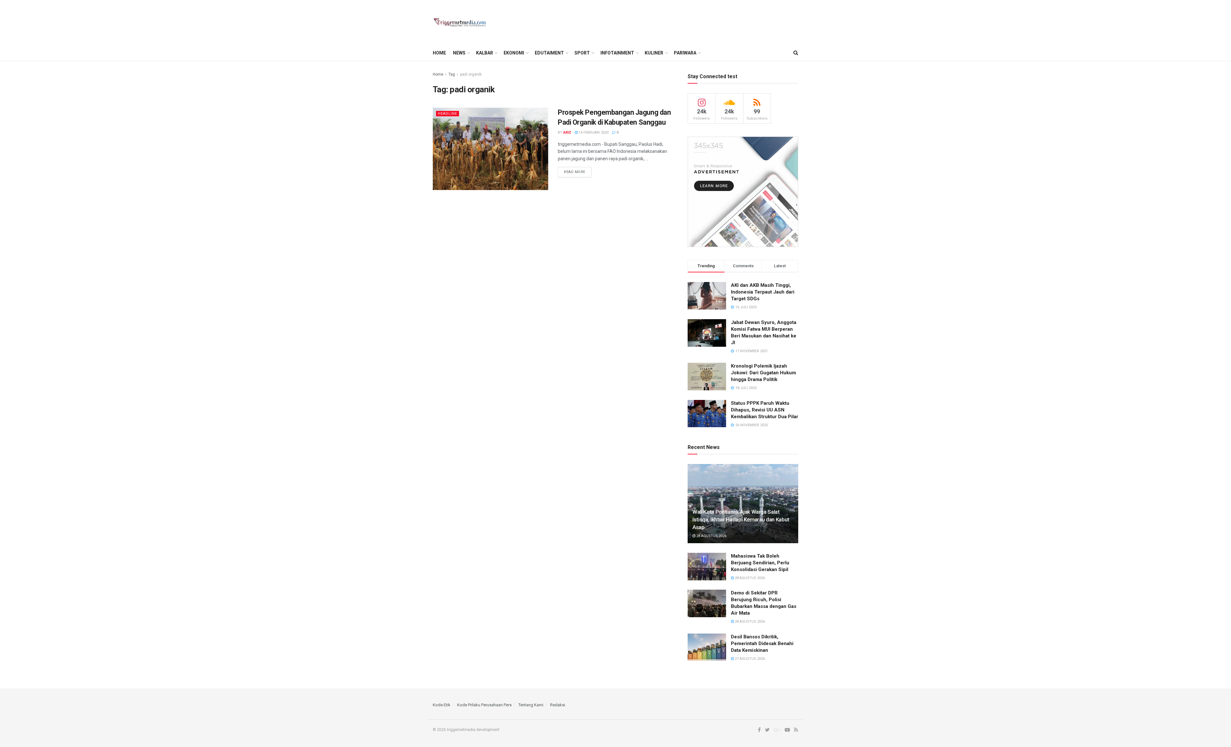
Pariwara (685, 52)
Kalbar (484, 52)
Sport (582, 52)
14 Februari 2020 (593, 132)
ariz (567, 132)
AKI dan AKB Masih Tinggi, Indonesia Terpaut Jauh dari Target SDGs (762, 292)
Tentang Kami (530, 704)
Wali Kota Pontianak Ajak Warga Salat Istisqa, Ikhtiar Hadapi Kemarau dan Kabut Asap (740, 519)
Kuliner (654, 52)
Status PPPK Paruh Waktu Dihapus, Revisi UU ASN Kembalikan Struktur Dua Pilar (764, 409)
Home (439, 52)
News (459, 52)
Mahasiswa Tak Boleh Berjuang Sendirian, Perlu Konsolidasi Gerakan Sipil (760, 562)
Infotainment (617, 52)
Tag (451, 74)
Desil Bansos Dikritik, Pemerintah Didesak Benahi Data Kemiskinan (762, 643)
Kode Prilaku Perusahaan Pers (484, 704)
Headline (447, 114)
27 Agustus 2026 (749, 659)
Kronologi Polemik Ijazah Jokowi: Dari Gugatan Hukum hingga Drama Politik (763, 372)
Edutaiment (549, 52)
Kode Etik (441, 704)
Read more (574, 172)
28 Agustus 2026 (710, 536)
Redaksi (557, 704)
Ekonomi (514, 52)
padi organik (471, 74)
